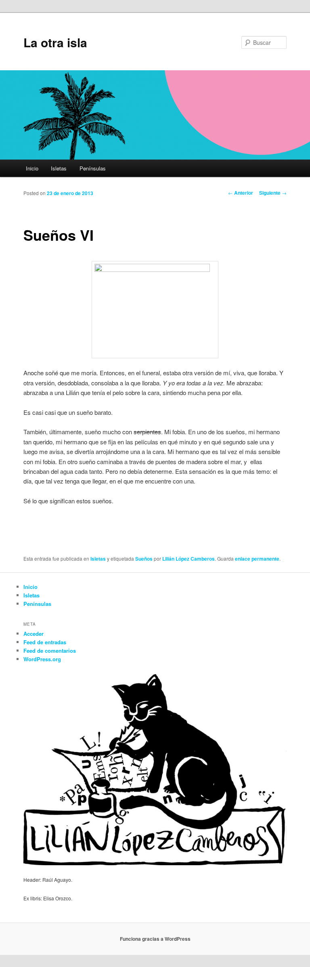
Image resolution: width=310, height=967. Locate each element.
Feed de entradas (44, 642)
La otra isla (55, 42)
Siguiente (273, 192)
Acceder (33, 633)
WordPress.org (42, 659)
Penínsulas (93, 168)
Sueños (144, 558)
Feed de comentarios (49, 650)
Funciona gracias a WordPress (155, 938)
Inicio (32, 168)
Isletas (59, 168)
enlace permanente (257, 558)
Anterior (240, 192)
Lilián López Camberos (188, 558)
